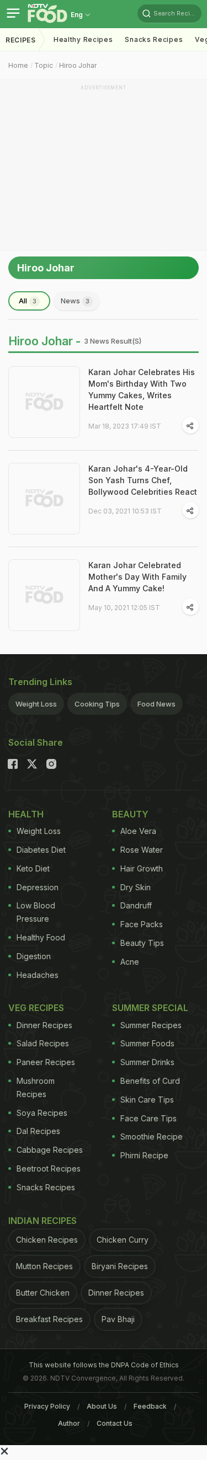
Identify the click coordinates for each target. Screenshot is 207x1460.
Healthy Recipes (83, 39)
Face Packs (141, 924)
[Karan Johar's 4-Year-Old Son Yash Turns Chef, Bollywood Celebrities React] (44, 498)
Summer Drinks (147, 1062)
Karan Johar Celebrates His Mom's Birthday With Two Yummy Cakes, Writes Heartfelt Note (141, 389)
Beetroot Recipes (49, 1168)
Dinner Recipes (44, 1025)
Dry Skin (135, 887)
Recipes (21, 40)
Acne (129, 961)
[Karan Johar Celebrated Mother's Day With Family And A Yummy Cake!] (44, 595)
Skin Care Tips (147, 1099)
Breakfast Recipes (49, 1319)
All (27, 300)
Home (18, 65)
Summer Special (150, 1007)
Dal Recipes (38, 1131)
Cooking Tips (97, 703)
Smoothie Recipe (151, 1136)
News (75, 300)
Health (26, 814)
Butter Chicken (43, 1292)
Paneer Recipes (46, 1062)
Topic (43, 65)
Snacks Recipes (154, 39)
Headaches (38, 975)
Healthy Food (41, 937)
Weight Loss (36, 703)
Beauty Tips (142, 943)
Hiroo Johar (78, 65)
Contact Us (114, 1423)
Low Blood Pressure (36, 912)
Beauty (130, 814)
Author (69, 1423)
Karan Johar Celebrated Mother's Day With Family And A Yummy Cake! (137, 576)
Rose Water (141, 849)
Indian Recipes (42, 1220)
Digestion (34, 956)
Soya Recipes (42, 1112)
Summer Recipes (151, 1025)
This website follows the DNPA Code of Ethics (104, 1365)
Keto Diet (33, 868)
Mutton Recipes (44, 1266)
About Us (102, 1406)
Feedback (150, 1406)
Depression (38, 887)
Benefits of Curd (150, 1080)
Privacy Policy (47, 1406)
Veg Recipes (36, 1007)
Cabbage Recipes (50, 1149)
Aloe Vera (138, 831)
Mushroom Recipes (36, 1087)
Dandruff (136, 905)
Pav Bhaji (118, 1319)
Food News (156, 703)
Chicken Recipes (47, 1239)
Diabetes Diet (41, 849)
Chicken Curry (122, 1239)
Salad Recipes (43, 1043)
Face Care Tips (148, 1118)
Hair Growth (141, 868)
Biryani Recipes (120, 1266)
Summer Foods (147, 1043)
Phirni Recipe (144, 1155)
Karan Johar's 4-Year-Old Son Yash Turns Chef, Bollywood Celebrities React (142, 480)
